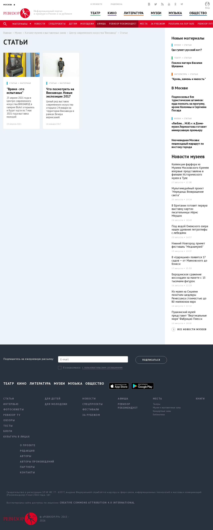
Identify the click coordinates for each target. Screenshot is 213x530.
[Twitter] (155, 4)
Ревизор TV (11, 414)
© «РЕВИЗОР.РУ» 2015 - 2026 (54, 518)
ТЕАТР (177, 58)
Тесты (8, 425)
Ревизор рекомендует (122, 23)
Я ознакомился (72, 367)
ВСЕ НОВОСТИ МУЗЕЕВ (191, 329)
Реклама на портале (181, 23)
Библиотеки (159, 414)
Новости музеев (188, 157)
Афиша (101, 23)
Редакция (27, 450)
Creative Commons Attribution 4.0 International (97, 502)
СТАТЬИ (13, 83)
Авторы (25, 456)
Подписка (116, 4)
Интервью (10, 404)
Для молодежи (56, 404)
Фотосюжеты (13, 409)
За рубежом (158, 23)
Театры (156, 404)
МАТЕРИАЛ (25, 83)
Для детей (53, 398)
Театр (95, 13)
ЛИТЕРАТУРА (180, 74)
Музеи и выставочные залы (167, 407)
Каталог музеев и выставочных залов (45, 32)
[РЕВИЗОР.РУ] (16, 13)
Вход (207, 7)
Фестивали (90, 409)
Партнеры (27, 466)
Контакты (27, 472)
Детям (73, 23)
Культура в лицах (16, 436)
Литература (134, 13)
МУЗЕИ (177, 45)
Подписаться (151, 359)
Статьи (124, 32)
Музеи (156, 13)
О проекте (96, 4)
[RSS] (162, 4)
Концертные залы (162, 411)
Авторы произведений (37, 461)
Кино (112, 13)
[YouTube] (169, 4)
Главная (7, 32)
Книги (200, 398)
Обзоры (9, 420)
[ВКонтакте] (149, 4)
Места (144, 23)
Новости (39, 23)
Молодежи (87, 23)
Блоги (7, 431)
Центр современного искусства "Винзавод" (93, 32)
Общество (198, 13)
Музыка (175, 13)
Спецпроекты (57, 23)
